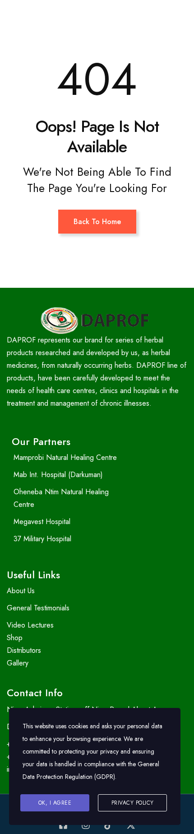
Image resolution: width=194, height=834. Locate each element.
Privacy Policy (132, 803)
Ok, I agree (55, 803)
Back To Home (97, 221)
